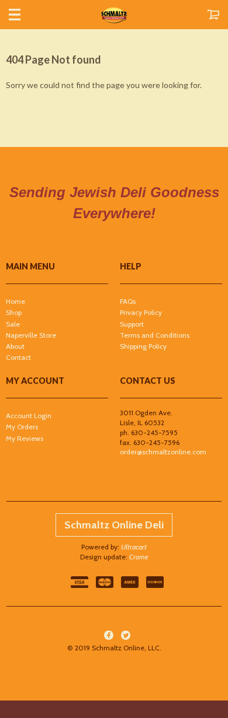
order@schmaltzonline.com (163, 451)
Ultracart (134, 546)
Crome (138, 556)
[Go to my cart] (201, 14)
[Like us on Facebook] (108, 635)
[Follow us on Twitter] (125, 635)
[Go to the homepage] (114, 14)
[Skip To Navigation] (26, 14)
